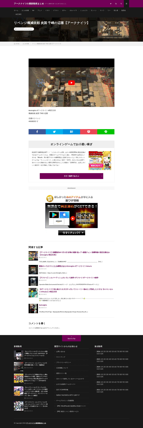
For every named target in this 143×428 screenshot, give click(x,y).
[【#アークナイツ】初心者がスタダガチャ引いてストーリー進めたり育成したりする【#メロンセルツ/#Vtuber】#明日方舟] (33, 292)
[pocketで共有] (88, 131)
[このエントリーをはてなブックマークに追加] (71, 131)
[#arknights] (33, 308)
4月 (110, 351)
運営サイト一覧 (61, 373)
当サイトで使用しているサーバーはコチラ (70, 379)
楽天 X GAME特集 (62, 389)
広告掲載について (62, 368)
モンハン (94, 10)
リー (109, 10)
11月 (98, 361)
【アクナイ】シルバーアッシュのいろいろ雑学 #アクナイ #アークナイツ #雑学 (68, 278)
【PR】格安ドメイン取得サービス (67, 411)
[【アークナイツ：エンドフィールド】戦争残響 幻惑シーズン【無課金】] (18, 367)
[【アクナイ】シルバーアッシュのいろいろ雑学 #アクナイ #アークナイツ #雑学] (33, 281)
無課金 (123, 10)
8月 (121, 351)
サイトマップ (60, 357)
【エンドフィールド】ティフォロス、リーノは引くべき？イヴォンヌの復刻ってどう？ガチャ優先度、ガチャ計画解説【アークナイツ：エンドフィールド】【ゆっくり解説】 (36, 391)
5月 (113, 351)
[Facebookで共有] (37, 131)
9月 (123, 359)
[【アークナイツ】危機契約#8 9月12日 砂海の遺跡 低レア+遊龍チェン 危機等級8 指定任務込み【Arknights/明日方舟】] (33, 256)
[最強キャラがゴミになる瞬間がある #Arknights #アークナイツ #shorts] (33, 269)
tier (33, 10)
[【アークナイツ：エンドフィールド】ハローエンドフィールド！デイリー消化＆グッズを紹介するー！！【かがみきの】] (18, 406)
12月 (101, 361)
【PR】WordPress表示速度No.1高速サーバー (71, 406)
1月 (102, 351)
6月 (115, 351)
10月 (126, 359)
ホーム (16, 10)
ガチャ (64, 10)
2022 (98, 382)
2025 (98, 359)
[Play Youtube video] (71, 83)
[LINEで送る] (105, 131)
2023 (98, 374)
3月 (107, 351)
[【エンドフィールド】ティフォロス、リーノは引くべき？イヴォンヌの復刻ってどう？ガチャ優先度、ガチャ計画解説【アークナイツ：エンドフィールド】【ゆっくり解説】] (18, 391)
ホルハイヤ (73, 10)
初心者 (116, 10)
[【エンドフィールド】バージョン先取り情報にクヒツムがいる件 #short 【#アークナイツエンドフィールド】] (18, 355)
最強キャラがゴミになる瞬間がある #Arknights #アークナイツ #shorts (65, 266)
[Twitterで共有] (54, 131)
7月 (118, 351)
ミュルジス (84, 10)
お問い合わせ (60, 351)
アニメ (40, 10)
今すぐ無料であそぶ (71, 176)
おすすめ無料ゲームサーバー (65, 384)
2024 (98, 367)
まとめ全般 (25, 10)
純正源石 (18, 14)
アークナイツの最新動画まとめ (36, 423)
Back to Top (71, 338)
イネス (47, 10)
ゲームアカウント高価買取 (65, 400)
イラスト (56, 10)
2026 (98, 351)
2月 (104, 351)
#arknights (43, 305)
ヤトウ (102, 10)
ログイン (48, 328)
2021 (98, 390)
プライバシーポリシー (63, 362)
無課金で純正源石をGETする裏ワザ (68, 395)
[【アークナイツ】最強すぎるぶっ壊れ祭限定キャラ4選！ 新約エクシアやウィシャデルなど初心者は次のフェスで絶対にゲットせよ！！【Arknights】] (18, 378)
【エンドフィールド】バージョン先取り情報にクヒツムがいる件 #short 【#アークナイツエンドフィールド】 (36, 353)
